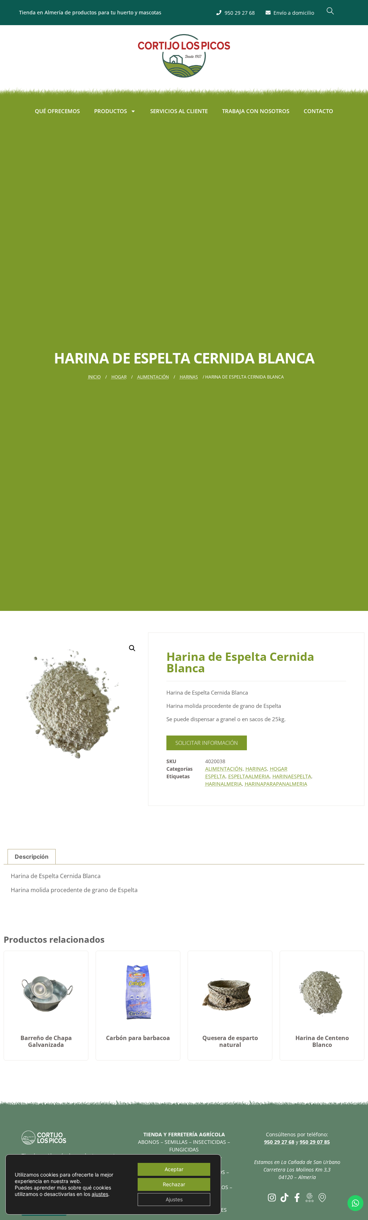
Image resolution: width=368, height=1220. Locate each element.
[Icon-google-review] (309, 1197)
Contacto (318, 111)
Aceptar (174, 1169)
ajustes (100, 1194)
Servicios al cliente (179, 111)
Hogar (118, 377)
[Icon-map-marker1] (322, 1197)
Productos (110, 111)
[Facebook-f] (297, 1197)
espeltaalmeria (249, 776)
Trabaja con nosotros (255, 111)
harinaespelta (291, 776)
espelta (215, 776)
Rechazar (174, 1184)
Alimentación (153, 377)
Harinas (189, 377)
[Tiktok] (284, 1197)
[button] (330, 12)
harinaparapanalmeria (276, 783)
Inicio (94, 377)
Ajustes (174, 1199)
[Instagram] (271, 1197)
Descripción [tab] (32, 856)
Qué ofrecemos (57, 111)
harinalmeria (223, 783)
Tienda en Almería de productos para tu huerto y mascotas (90, 12)
